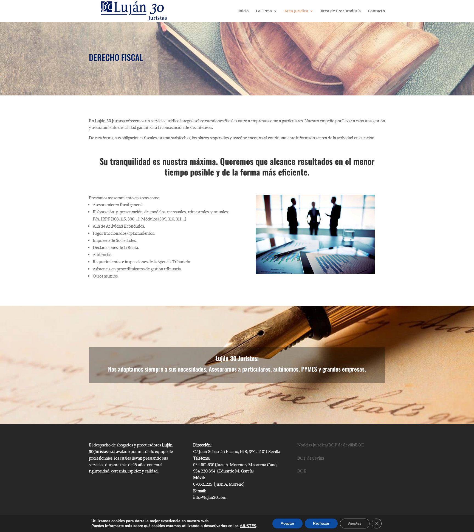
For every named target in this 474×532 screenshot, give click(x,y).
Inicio (244, 11)
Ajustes (354, 523)
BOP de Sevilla (310, 458)
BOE (301, 471)
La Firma (264, 11)
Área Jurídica (296, 11)
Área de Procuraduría (341, 11)
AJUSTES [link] (248, 525)
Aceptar (287, 523)
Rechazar (321, 523)
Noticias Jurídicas (312, 445)
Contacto (376, 11)
